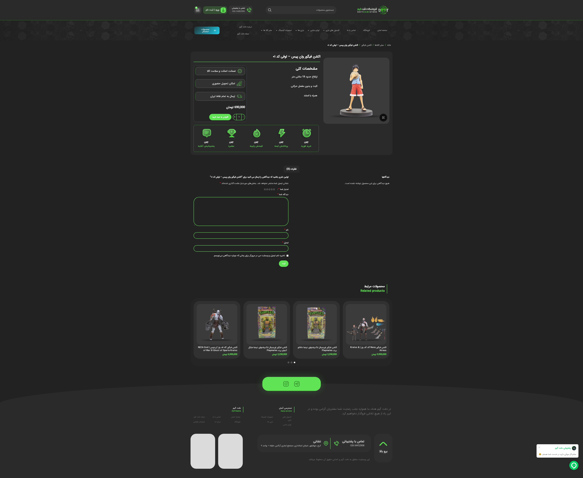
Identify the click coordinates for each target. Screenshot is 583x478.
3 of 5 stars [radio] (269, 189)
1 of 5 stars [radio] (274, 189)
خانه (389, 45)
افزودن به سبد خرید (220, 117)
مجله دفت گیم (243, 33)
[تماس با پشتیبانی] (249, 10)
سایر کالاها (379, 45)
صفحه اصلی (382, 30)
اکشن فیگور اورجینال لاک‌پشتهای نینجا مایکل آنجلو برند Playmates (267, 349)
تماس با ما (351, 30)
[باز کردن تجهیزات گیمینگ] (277, 30)
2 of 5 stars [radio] (272, 189)
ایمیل (285, 242)
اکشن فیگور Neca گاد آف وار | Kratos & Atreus (368, 349)
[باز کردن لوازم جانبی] (308, 30)
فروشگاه (366, 30)
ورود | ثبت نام (212, 10)
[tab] (291, 169)
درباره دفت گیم (245, 26)
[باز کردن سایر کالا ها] (262, 30)
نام (286, 230)
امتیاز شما (283, 189)
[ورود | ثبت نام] (223, 10)
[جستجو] (270, 10)
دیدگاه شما (282, 194)
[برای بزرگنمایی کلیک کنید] (383, 117)
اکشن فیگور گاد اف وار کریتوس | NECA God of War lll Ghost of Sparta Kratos (217, 349)
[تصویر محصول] (366, 324)
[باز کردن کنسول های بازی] (324, 30)
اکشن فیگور (366, 45)
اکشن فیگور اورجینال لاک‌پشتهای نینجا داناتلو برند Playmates (317, 349)
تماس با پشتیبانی (238, 8)
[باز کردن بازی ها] (296, 30)
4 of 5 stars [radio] (267, 189)
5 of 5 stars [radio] (265, 189)
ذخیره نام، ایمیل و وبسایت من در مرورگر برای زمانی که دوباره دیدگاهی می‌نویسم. (249, 255)
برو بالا (383, 451)
